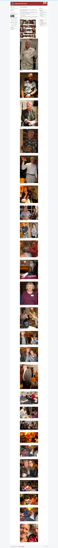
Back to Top (46, 546)
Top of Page (21, 127)
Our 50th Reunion (42, 11)
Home (11, 11)
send (34, 14)
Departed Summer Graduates (14, 21)
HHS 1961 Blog (13, 12)
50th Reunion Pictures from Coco (43, 13)
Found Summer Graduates (14, 19)
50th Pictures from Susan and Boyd (43, 14)
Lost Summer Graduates (14, 20)
